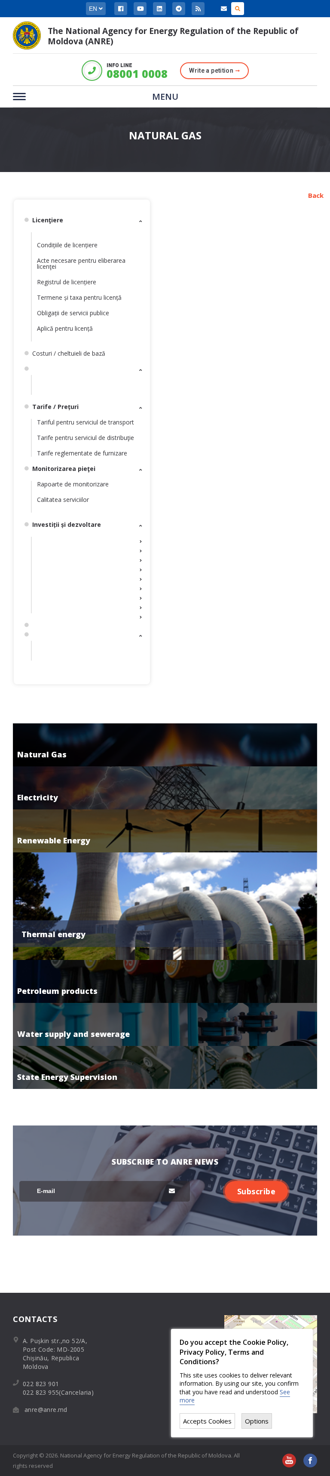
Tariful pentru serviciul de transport (85, 422)
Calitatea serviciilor (63, 499)
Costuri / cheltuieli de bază (68, 353)
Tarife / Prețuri (55, 407)
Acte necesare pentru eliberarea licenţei (81, 263)
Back (316, 195)
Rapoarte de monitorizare (73, 484)
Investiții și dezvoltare (66, 524)
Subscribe (256, 1191)
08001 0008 (137, 73)
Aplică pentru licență (65, 328)
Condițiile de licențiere (67, 245)
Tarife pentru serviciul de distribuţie (85, 438)
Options (257, 1421)
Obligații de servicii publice (73, 313)
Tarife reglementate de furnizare (82, 453)
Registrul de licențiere (66, 282)
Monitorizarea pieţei (63, 468)
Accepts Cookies (207, 1421)
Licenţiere (47, 220)
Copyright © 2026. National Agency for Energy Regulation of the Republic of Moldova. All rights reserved (126, 1460)
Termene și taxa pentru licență (79, 297)
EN (94, 8)
